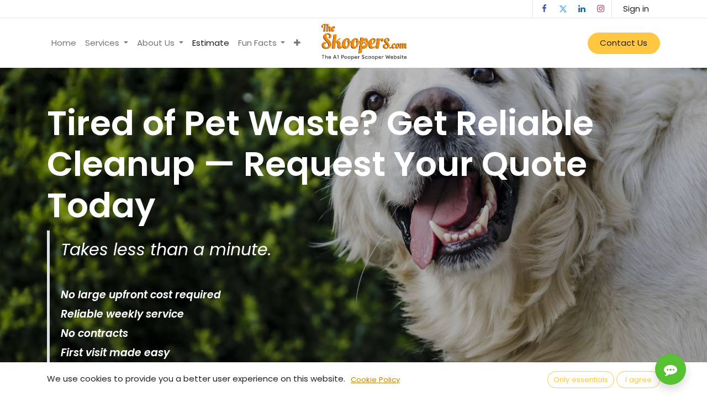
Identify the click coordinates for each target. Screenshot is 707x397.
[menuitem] (64, 43)
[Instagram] (600, 9)
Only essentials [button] (580, 379)
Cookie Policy (375, 379)
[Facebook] (544, 9)
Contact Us (623, 43)
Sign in (636, 8)
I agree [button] (638, 379)
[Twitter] (563, 9)
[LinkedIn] (581, 9)
